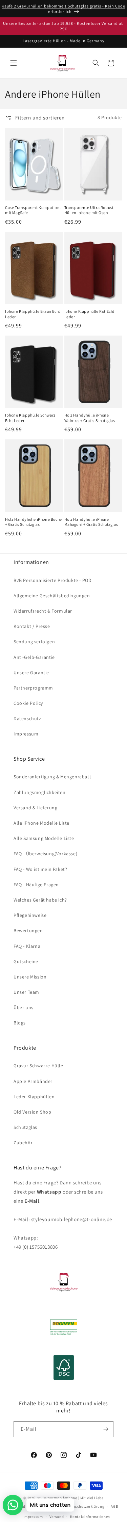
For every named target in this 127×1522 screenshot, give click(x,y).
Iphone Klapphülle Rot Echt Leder (89, 314)
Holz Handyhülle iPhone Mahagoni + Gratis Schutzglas (91, 522)
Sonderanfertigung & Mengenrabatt (52, 777)
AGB (114, 1506)
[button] (13, 62)
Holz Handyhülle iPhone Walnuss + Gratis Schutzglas (89, 417)
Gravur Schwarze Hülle (38, 1066)
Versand (56, 1516)
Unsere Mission (30, 977)
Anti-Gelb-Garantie (34, 657)
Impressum (26, 734)
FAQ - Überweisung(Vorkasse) (45, 854)
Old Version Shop (32, 1112)
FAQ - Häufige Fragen (36, 884)
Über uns (24, 1007)
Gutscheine (26, 961)
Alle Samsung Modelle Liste (44, 838)
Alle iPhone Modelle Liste (41, 823)
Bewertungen (28, 930)
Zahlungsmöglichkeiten (40, 792)
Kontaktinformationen (90, 1516)
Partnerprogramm (33, 688)
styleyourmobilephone (57, 1497)
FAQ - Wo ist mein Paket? (40, 869)
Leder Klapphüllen (34, 1097)
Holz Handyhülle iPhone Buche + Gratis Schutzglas (33, 522)
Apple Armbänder (33, 1081)
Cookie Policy (28, 703)
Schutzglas (25, 1127)
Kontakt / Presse (32, 626)
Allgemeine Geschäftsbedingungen (52, 596)
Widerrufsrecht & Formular (43, 611)
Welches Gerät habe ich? (40, 900)
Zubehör (23, 1142)
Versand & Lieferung (35, 808)
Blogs (20, 1023)
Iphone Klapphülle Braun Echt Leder (32, 314)
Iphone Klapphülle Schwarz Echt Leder (30, 417)
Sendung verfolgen (34, 641)
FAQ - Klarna (27, 946)
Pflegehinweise (30, 915)
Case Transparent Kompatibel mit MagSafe (33, 210)
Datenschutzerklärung (85, 1506)
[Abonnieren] (105, 1429)
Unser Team (26, 992)
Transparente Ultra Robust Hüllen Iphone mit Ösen (89, 210)
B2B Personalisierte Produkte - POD (52, 580)
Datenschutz (27, 718)
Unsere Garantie (31, 672)
